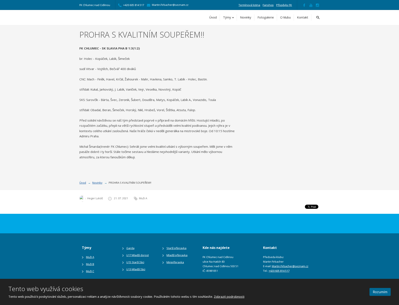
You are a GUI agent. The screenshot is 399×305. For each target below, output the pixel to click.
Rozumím (380, 292)
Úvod (213, 17)
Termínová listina (249, 5)
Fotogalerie (265, 17)
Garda (130, 248)
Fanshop (268, 5)
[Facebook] (304, 4)
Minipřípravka (175, 262)
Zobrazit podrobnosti (229, 296)
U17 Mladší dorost (137, 255)
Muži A (143, 198)
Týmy (227, 17)
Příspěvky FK (284, 5)
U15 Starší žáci (135, 262)
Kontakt (302, 17)
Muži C (90, 271)
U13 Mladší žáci (135, 269)
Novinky (245, 17)
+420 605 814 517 (279, 271)
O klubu (285, 17)
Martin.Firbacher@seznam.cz (290, 266)
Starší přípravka (176, 248)
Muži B (90, 264)
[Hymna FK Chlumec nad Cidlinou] (311, 4)
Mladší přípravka (176, 255)
